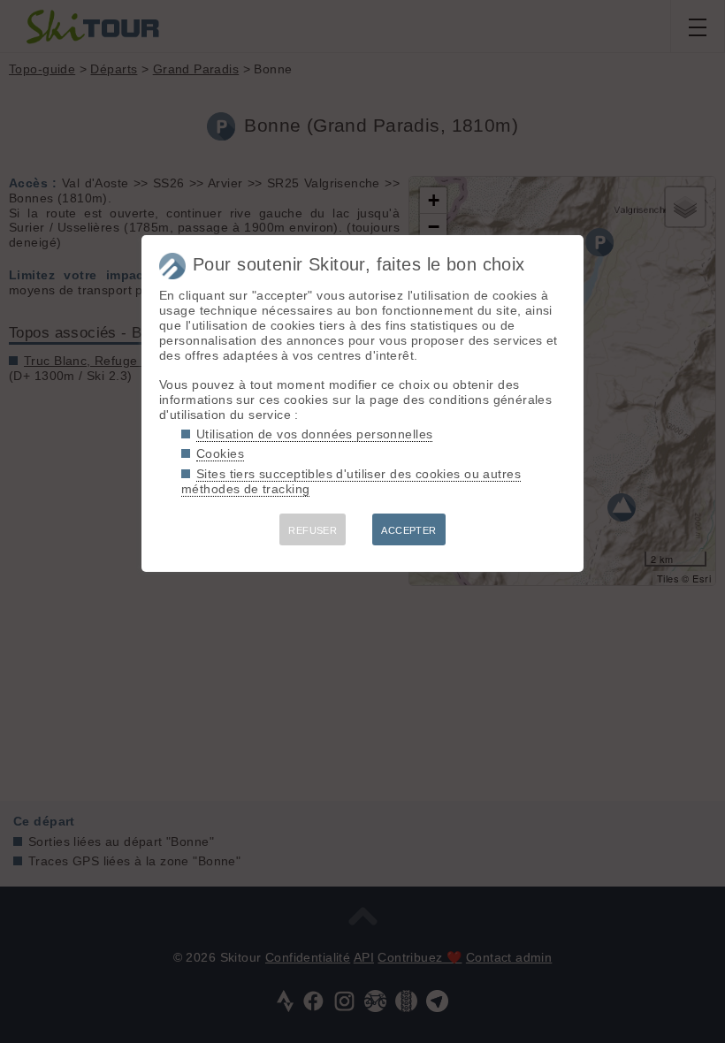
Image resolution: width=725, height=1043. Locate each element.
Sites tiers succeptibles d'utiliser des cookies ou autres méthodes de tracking (351, 481)
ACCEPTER (408, 530)
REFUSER (312, 530)
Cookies (220, 453)
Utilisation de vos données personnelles (314, 434)
